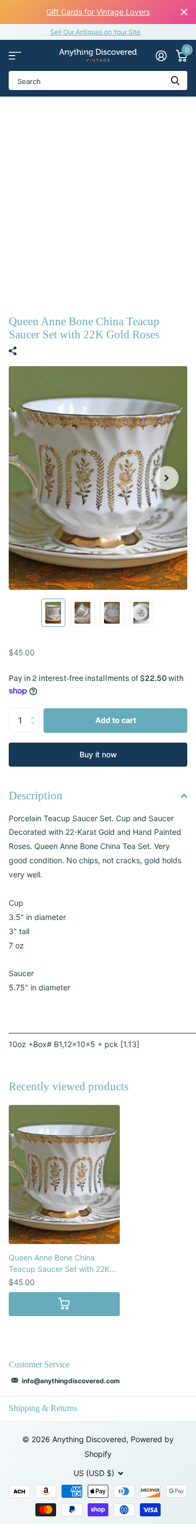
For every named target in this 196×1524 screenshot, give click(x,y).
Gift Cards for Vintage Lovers (98, 11)
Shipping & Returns (43, 1408)
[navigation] (53, 613)
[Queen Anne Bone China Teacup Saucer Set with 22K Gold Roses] (64, 1174)
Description (36, 795)
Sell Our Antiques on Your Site (95, 32)
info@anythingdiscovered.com (71, 1381)
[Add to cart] (64, 1304)
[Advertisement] (98, 200)
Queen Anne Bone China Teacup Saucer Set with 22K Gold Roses (59, 1264)
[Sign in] (161, 56)
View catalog (15, 56)
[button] (167, 478)
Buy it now (98, 754)
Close (184, 12)
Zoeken (175, 80)
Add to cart (115, 720)
